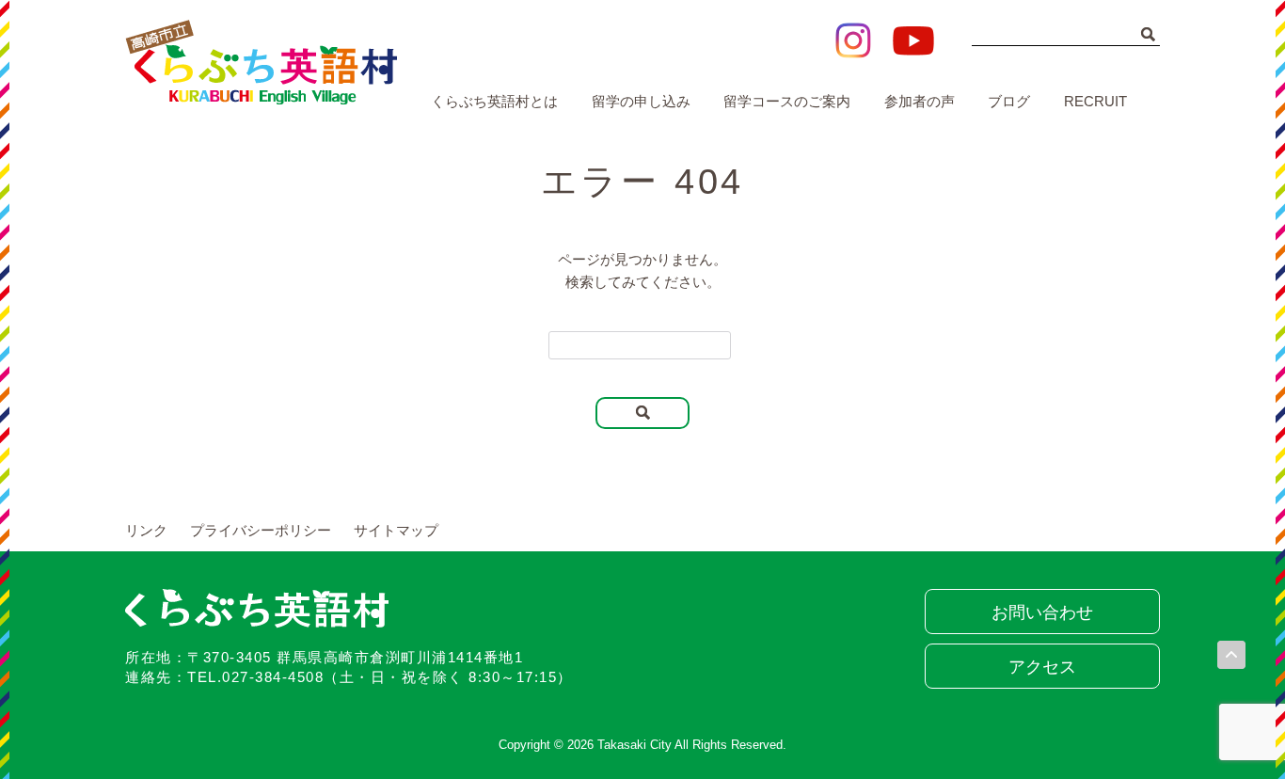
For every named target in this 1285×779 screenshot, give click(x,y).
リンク (146, 530)
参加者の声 (919, 101)
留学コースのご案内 (786, 101)
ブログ (1009, 101)
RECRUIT (1095, 101)
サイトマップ (396, 530)
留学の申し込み (641, 101)
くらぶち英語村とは (494, 101)
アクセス (1042, 667)
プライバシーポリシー (260, 530)
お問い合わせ (1042, 612)
